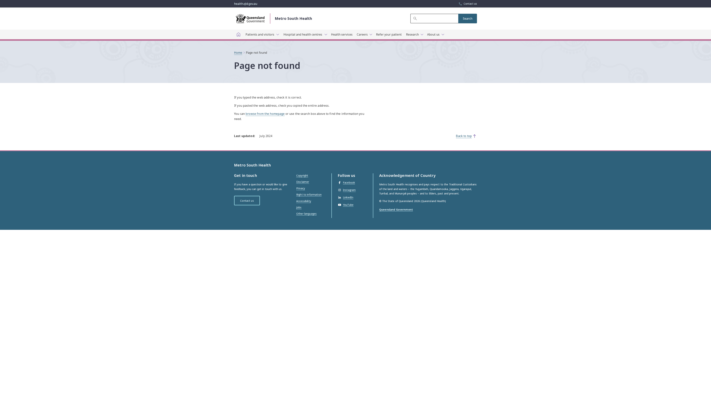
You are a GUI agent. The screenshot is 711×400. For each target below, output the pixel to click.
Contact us (247, 200)
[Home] (238, 34)
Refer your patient (389, 34)
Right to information (309, 194)
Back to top (464, 136)
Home (238, 53)
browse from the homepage (265, 114)
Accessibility (303, 201)
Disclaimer (302, 182)
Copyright (302, 175)
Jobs (299, 207)
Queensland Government (396, 209)
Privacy (300, 188)
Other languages (306, 213)
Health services (342, 34)
